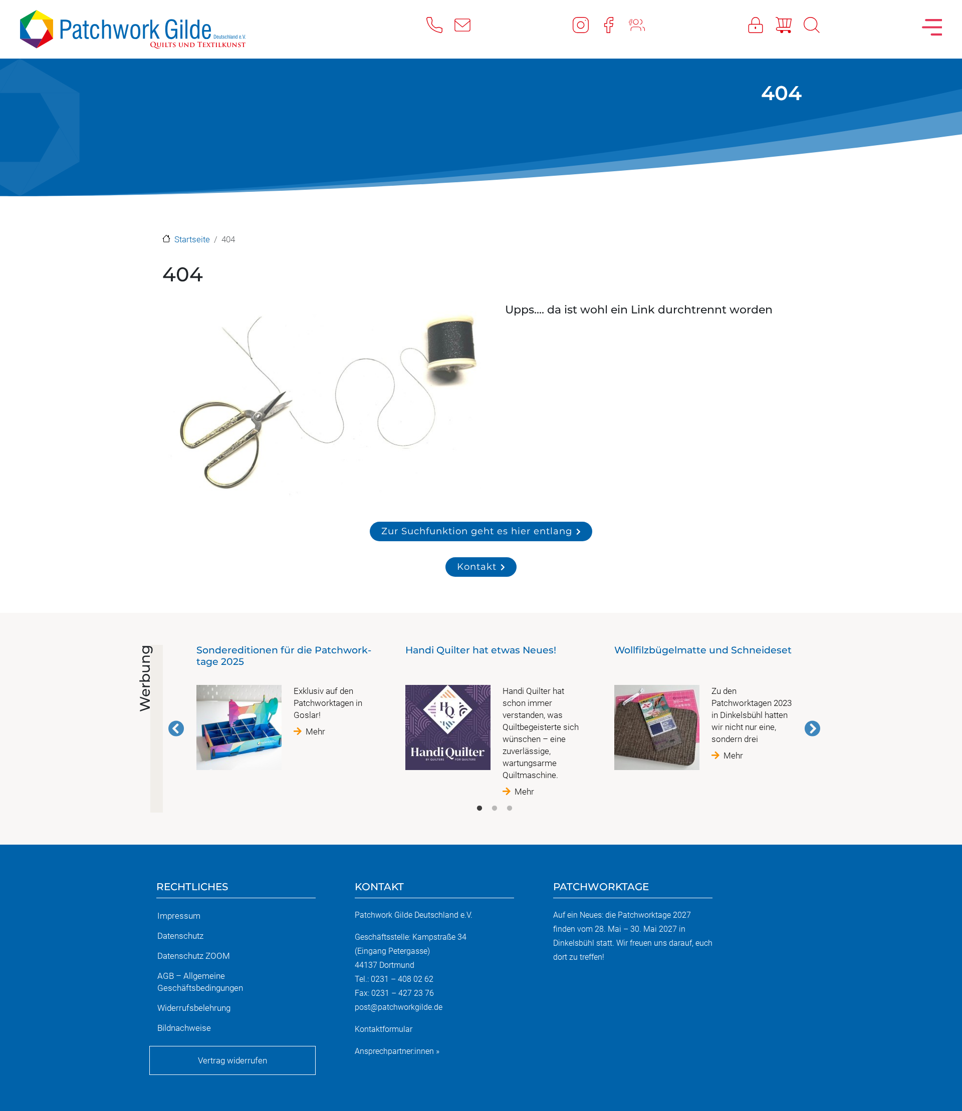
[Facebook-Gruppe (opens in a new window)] (643, 25)
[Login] (762, 25)
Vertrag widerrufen (232, 1060)
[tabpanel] (285, 711)
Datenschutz (180, 936)
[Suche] (818, 25)
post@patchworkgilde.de (398, 1007)
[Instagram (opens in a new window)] (587, 25)
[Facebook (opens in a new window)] (615, 25)
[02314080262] (440, 25)
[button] (322, 404)
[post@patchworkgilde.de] (468, 25)
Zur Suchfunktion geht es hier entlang (476, 531)
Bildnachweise (184, 1028)
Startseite (192, 239)
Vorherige (176, 728)
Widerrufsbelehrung (193, 1008)
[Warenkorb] (790, 25)
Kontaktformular (383, 1029)
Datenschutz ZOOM (193, 956)
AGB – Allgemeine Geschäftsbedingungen (200, 982)
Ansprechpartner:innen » (397, 1051)
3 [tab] (510, 809)
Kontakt (477, 566)
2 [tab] (495, 809)
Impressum (178, 916)
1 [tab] (479, 809)
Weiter (812, 728)
